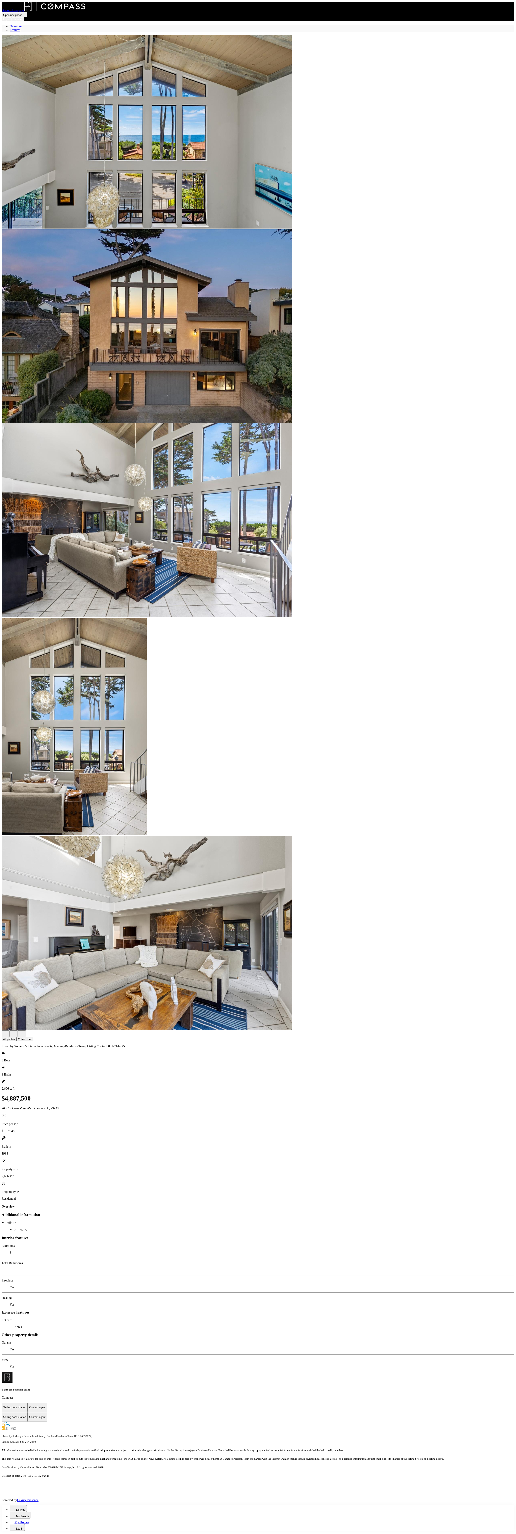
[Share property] (22, 1033)
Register (17, 19)
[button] (258, 132)
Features (15, 30)
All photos (9, 1039)
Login (6, 19)
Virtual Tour (24, 1039)
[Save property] (14, 1033)
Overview (16, 26)
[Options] (6, 1033)
